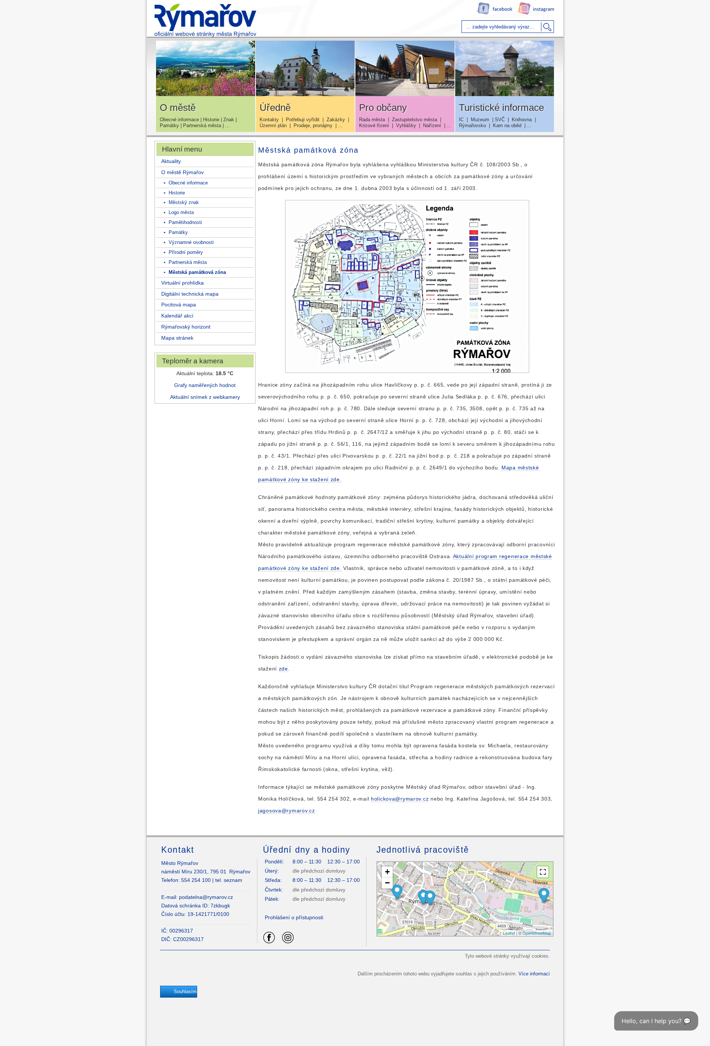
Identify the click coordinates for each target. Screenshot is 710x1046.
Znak (228, 119)
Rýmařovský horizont (185, 327)
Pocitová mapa (178, 305)
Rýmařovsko (472, 125)
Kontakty (269, 119)
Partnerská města (202, 125)
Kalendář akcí (177, 316)
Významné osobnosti (190, 242)
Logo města (180, 212)
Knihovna (522, 119)
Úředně (275, 107)
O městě (178, 107)
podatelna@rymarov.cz (206, 897)
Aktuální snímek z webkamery (205, 397)
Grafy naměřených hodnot (205, 385)
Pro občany (383, 107)
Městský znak (183, 202)
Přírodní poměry (185, 252)
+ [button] (387, 871)
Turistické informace (501, 107)
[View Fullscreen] (542, 871)
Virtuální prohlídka (182, 283)
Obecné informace (179, 119)
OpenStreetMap (537, 933)
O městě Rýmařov (182, 172)
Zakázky (336, 119)
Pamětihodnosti (184, 222)
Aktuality (171, 161)
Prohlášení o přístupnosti (294, 917)
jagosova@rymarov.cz (286, 811)
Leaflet (509, 933)
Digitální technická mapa (190, 294)
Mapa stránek (177, 338)
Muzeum (480, 119)
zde (283, 669)
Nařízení (432, 125)
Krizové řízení (374, 125)
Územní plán (273, 125)
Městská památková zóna (196, 272)
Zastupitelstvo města (414, 119)
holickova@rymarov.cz (400, 799)
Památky (169, 125)
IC (461, 119)
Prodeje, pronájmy (313, 125)
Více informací (534, 974)
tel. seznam (228, 880)
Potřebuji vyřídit (303, 119)
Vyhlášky (406, 125)
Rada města (372, 119)
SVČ (500, 119)
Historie (211, 119)
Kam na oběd (507, 125)
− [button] (387, 882)
